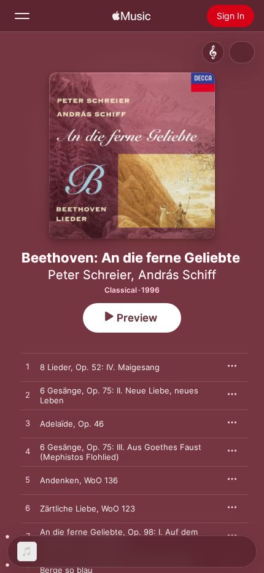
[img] (131, 16)
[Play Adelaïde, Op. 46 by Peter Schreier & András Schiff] (27, 423)
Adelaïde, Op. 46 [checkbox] (72, 424)
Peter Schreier (89, 274)
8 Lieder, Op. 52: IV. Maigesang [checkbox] (100, 367)
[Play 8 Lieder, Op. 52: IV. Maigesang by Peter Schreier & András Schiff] (27, 367)
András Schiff (177, 274)
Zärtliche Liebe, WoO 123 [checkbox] (87, 508)
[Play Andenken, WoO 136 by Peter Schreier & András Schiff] (27, 480)
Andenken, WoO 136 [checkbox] (79, 480)
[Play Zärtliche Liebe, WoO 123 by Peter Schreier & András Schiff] (27, 508)
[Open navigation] (22, 16)
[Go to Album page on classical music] (213, 52)
